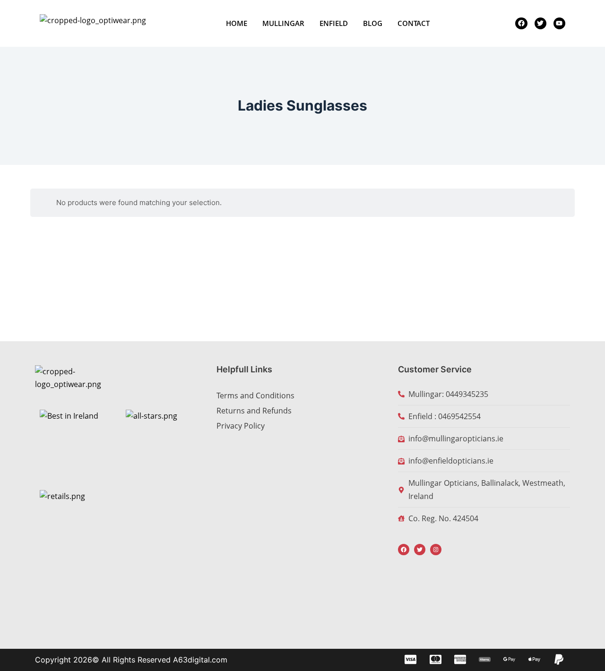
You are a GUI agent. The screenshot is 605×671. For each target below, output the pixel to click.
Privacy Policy (240, 426)
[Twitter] (419, 549)
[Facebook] (403, 549)
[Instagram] (435, 549)
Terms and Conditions (255, 395)
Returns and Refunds (254, 410)
